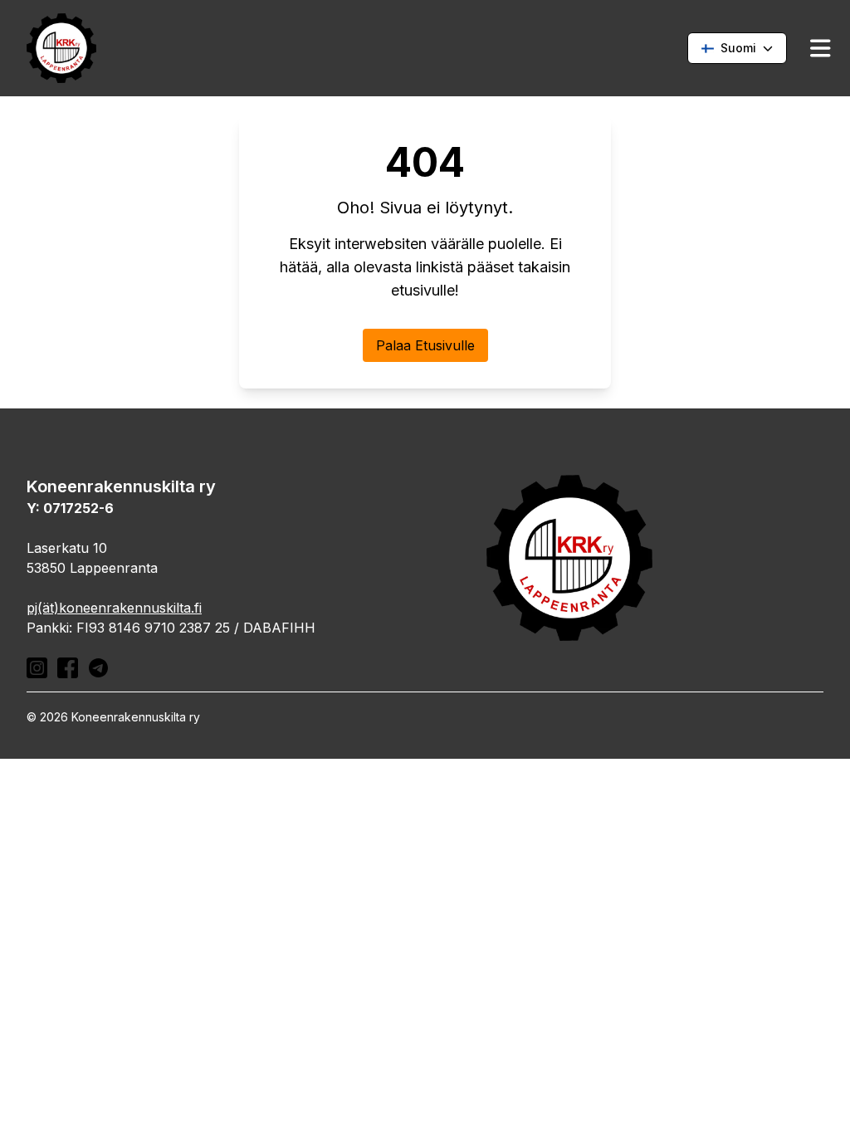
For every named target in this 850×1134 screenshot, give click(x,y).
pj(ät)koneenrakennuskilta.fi (114, 607)
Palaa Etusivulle (425, 345)
